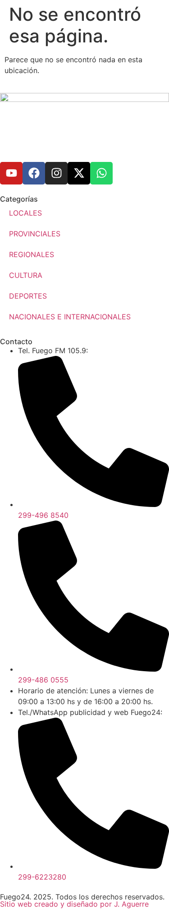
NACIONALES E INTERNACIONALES (70, 316)
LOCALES (25, 212)
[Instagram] (56, 173)
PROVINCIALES (34, 233)
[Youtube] (11, 173)
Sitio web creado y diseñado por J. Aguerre (74, 903)
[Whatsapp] (101, 173)
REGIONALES (31, 254)
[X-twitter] (79, 173)
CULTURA (25, 275)
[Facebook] (34, 173)
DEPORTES (28, 295)
